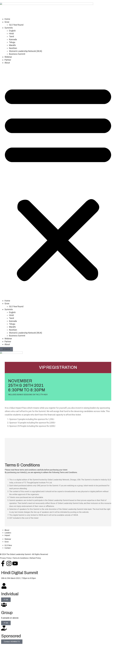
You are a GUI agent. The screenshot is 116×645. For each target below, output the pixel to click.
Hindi (11, 33)
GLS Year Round (16, 25)
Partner (8, 60)
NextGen (13, 48)
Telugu (12, 42)
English (12, 30)
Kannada (13, 39)
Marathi (12, 45)
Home (7, 19)
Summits (9, 28)
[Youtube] (15, 563)
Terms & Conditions (20, 558)
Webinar (8, 57)
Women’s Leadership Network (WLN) (25, 51)
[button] (58, 182)
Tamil (11, 36)
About (7, 62)
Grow (7, 22)
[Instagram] (9, 563)
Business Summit (17, 54)
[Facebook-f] (3, 563)
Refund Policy (35, 558)
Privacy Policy (5, 558)
